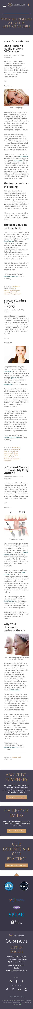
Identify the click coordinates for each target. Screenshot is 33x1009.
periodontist (18, 161)
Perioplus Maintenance (9, 458)
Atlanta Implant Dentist (12, 438)
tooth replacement (15, 294)
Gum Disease (16, 286)
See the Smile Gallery (16, 831)
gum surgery (8, 371)
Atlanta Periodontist (11, 276)
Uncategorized (16, 757)
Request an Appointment (16, 865)
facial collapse (15, 690)
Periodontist (15, 447)
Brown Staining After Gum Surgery (15, 303)
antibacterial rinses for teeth (12, 450)
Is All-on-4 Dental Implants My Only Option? (16, 470)
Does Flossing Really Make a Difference (13, 48)
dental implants (9, 601)
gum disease (23, 156)
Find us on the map (18, 962)
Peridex (6, 457)
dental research (15, 290)
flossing (6, 292)
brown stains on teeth (11, 452)
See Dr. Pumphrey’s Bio (16, 797)
